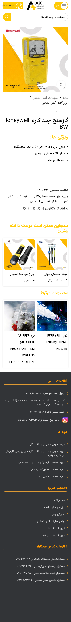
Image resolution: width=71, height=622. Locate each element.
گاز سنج (35, 201)
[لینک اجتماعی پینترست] (33, 208)
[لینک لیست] (35, 393)
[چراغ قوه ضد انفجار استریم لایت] (19, 254)
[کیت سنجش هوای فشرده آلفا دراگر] (52, 254)
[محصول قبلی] (66, 111)
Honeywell (49, 196)
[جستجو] (7, 17)
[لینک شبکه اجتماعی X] (38, 208)
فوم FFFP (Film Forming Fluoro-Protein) (56, 342)
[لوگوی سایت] (35, 5)
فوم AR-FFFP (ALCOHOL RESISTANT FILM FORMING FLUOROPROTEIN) (22, 349)
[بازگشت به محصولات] (61, 111)
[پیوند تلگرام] (24, 208)
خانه (65, 98)
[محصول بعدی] (57, 111)
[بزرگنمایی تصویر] (61, 84)
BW (37, 196)
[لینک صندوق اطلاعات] (13, 5)
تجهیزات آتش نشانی (45, 98)
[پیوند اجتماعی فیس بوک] (43, 208)
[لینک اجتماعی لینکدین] (29, 208)
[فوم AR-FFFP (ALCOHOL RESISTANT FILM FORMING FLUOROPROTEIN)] (19, 316)
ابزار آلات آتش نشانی (55, 102)
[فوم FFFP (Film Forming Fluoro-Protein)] (52, 316)
